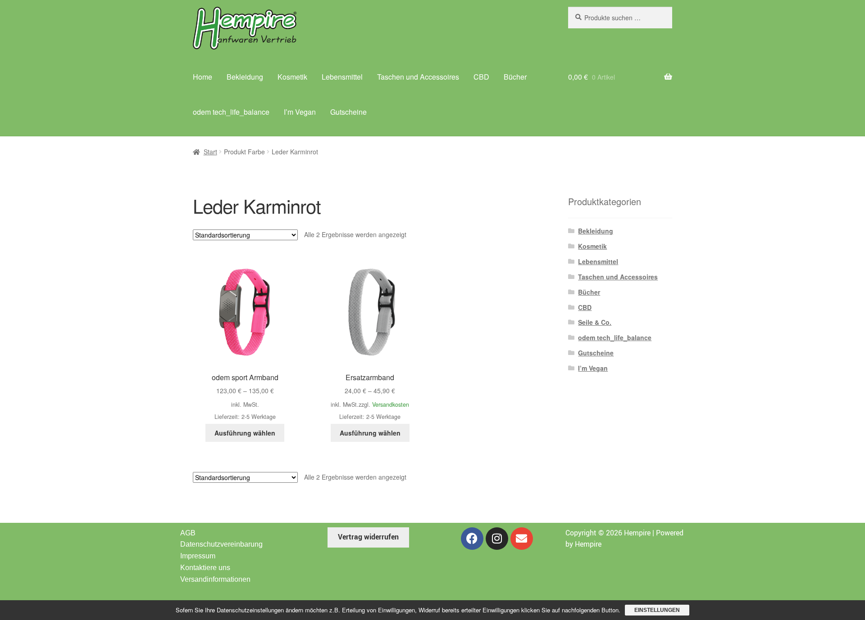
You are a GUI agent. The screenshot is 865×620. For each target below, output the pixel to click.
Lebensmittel (342, 77)
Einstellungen (657, 610)
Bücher (515, 77)
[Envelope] (521, 538)
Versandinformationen (215, 579)
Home (202, 77)
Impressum (197, 556)
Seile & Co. (594, 322)
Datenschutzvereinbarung (221, 544)
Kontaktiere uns (205, 567)
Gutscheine (348, 112)
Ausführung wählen (244, 432)
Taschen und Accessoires (418, 77)
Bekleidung (245, 77)
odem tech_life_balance (231, 112)
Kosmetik (292, 77)
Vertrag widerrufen (368, 537)
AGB (188, 533)
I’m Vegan (300, 112)
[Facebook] (472, 538)
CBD (481, 77)
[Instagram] (497, 538)
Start (210, 151)
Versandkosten (390, 404)
